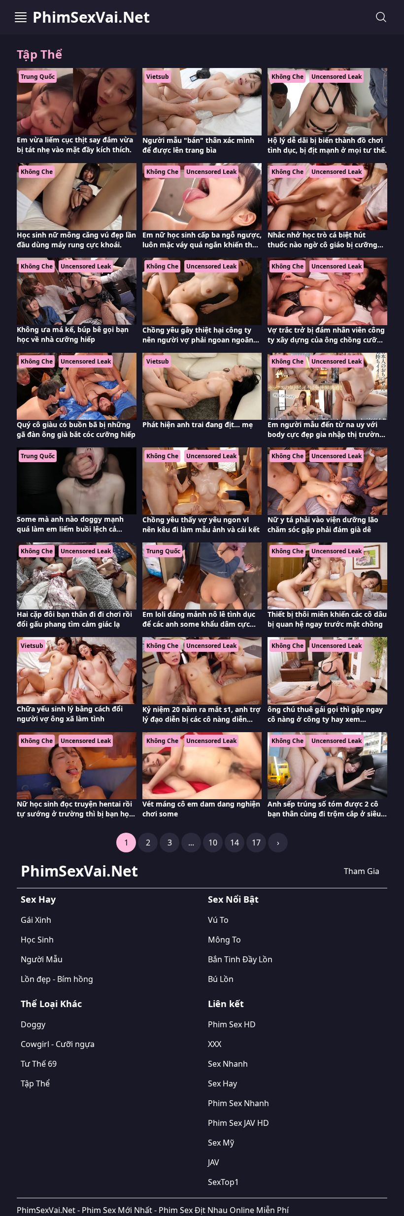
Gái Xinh (36, 919)
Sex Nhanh (228, 1063)
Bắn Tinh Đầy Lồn (240, 959)
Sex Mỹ (221, 1142)
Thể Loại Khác (51, 1004)
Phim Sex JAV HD (238, 1122)
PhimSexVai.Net (91, 17)
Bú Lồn (221, 979)
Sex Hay (38, 899)
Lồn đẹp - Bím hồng (57, 979)
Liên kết (226, 1004)
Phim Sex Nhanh (238, 1103)
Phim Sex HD (232, 1024)
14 (234, 842)
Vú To (218, 919)
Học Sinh (37, 939)
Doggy (33, 1024)
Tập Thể (35, 1083)
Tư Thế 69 (39, 1063)
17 (256, 842)
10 (212, 842)
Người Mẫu (42, 959)
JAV (213, 1162)
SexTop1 (223, 1182)
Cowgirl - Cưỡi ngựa (58, 1044)
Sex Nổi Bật (233, 899)
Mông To (224, 939)
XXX (214, 1044)
